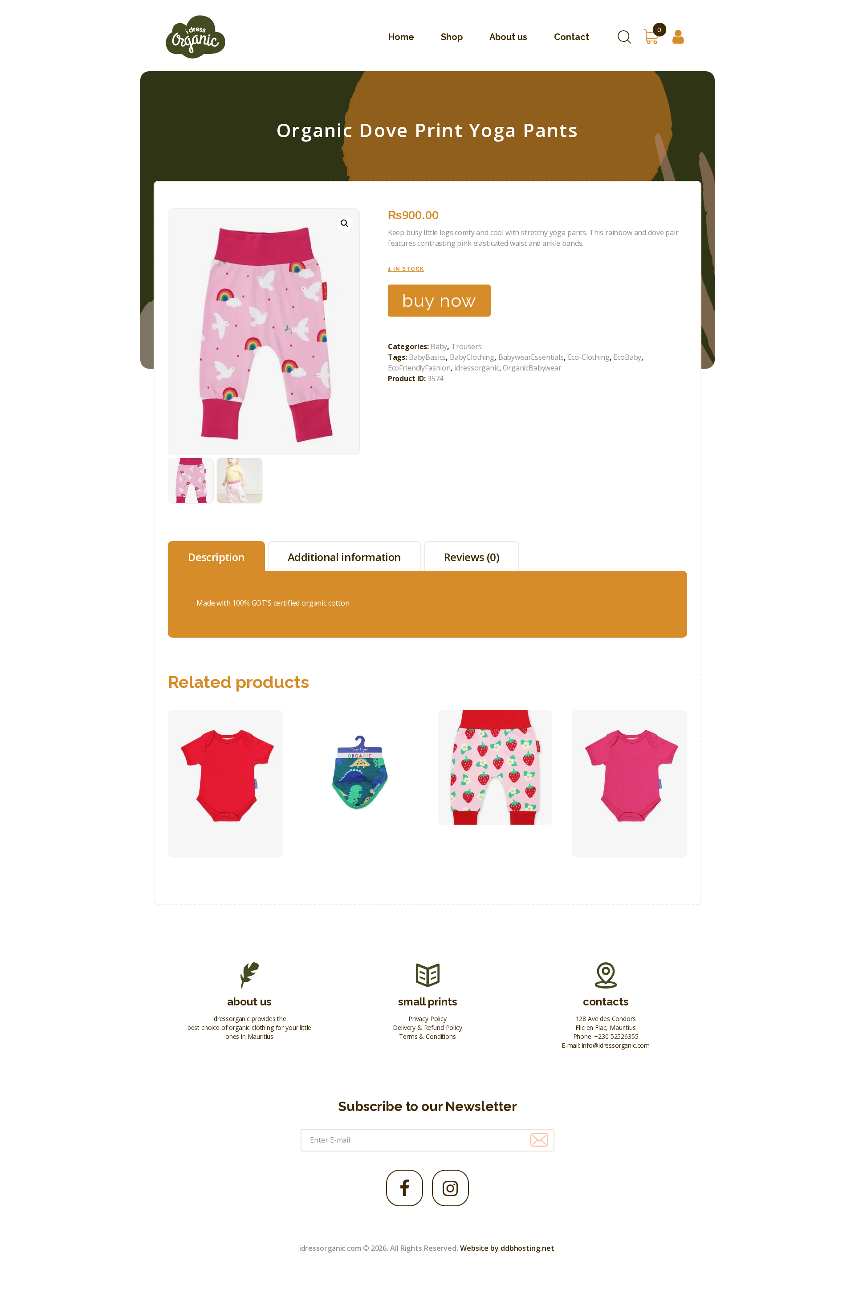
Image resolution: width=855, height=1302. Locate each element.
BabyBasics (427, 357)
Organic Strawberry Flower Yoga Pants (494, 747)
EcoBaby (627, 357)
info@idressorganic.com (616, 1045)
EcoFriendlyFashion (419, 368)
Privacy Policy (427, 1018)
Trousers (466, 346)
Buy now (439, 300)
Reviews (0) (471, 556)
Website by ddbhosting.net (507, 1248)
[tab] (216, 556)
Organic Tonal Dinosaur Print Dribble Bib (359, 747)
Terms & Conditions (427, 1036)
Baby (439, 346)
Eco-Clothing (589, 357)
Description (216, 556)
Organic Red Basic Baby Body (225, 764)
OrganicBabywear (532, 368)
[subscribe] (539, 1140)
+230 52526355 (616, 1036)
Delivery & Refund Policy (427, 1027)
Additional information (344, 556)
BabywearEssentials (531, 357)
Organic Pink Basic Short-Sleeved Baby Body (629, 764)
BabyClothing (472, 357)
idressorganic (477, 368)
